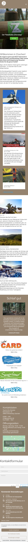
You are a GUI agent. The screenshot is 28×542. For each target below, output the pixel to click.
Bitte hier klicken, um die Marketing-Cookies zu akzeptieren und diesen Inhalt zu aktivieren (14, 443)
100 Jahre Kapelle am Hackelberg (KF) (14, 517)
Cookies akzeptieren (14, 530)
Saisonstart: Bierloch (9, 185)
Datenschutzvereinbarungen (15, 540)
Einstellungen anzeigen (14, 537)
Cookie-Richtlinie (6, 540)
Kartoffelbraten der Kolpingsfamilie (14, 496)
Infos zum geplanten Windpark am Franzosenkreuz (12, 108)
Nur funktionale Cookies (14, 533)
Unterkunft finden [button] (14, 333)
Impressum (23, 540)
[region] (14, 29)
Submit (24, 486)
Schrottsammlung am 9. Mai (11, 150)
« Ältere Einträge (8, 192)
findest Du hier (18, 330)
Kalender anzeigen (5, 520)
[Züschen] (3, 4)
